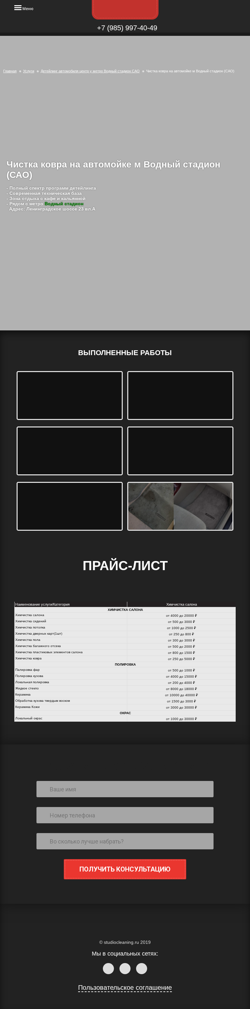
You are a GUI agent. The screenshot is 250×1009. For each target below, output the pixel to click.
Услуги (28, 71)
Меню (27, 9)
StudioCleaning (125, 10)
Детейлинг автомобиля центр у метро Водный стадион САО (90, 71)
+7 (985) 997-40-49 (126, 28)
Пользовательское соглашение (125, 987)
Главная (10, 71)
